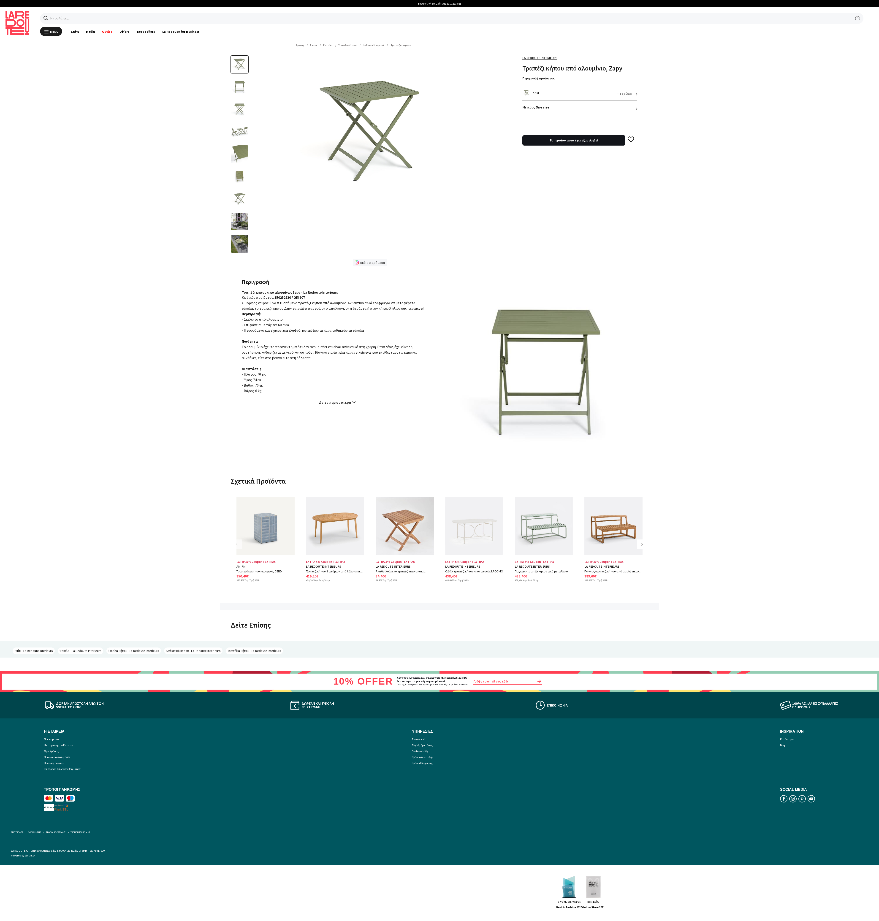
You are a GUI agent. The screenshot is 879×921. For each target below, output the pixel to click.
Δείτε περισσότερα (335, 402)
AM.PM (241, 566)
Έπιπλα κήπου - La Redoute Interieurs (133, 651)
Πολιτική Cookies (53, 763)
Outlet (107, 32)
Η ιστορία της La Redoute (58, 745)
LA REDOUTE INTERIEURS (323, 566)
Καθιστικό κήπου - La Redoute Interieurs (193, 651)
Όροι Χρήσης (51, 751)
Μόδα (90, 32)
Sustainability (420, 751)
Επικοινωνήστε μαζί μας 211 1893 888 (439, 3)
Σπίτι (75, 32)
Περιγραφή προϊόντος (538, 78)
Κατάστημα (787, 739)
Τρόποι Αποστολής (422, 757)
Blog (782, 745)
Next (643, 548)
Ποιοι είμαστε (51, 739)
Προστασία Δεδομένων (57, 757)
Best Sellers (146, 32)
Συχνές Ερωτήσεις (422, 745)
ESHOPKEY (30, 855)
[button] (45, 18)
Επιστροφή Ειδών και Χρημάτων (62, 769)
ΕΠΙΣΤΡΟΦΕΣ (17, 832)
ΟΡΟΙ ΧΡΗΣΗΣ (34, 832)
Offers (124, 32)
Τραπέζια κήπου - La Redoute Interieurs (254, 651)
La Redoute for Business (181, 32)
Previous (240, 548)
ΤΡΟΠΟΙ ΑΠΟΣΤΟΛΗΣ (55, 832)
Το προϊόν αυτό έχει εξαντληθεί (574, 140)
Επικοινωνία (419, 739)
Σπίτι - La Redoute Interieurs (33, 651)
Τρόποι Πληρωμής (422, 763)
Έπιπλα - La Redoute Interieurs (80, 651)
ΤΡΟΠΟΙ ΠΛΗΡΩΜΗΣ (80, 832)
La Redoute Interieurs (539, 58)
